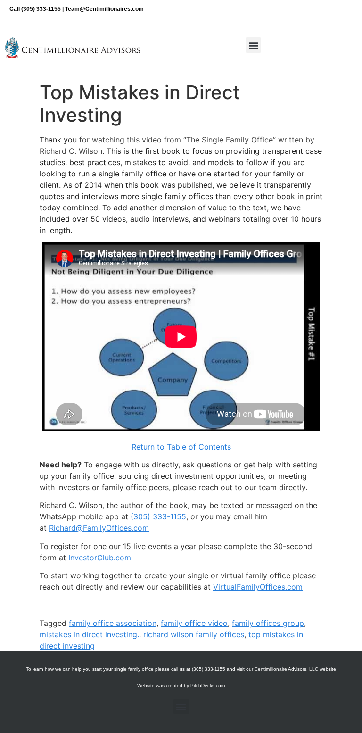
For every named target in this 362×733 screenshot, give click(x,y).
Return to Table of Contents (181, 446)
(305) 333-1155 (41, 9)
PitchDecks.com (207, 685)
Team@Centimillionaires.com (104, 9)
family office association (112, 623)
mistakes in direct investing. (89, 634)
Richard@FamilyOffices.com (99, 528)
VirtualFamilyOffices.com (258, 586)
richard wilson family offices (193, 634)
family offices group (268, 623)
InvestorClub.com (99, 557)
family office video (194, 623)
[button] (253, 45)
